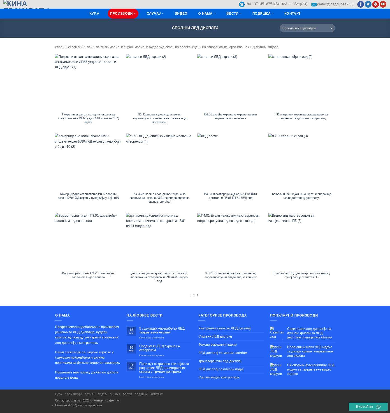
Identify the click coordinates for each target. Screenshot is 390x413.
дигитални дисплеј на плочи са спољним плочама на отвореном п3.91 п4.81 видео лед (159, 277)
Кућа (94, 13)
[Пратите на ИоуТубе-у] (383, 4)
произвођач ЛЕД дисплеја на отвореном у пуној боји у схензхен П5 (301, 275)
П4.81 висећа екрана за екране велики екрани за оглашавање (230, 116)
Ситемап (61, 405)
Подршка (261, 13)
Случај (154, 13)
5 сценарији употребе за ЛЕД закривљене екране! (162, 330)
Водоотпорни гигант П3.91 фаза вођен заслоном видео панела (88, 275)
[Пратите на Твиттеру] (368, 4)
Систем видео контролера (218, 377)
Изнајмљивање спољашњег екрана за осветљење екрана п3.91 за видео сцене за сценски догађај (159, 197)
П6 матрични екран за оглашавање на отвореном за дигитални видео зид (302, 116)
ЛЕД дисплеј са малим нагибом (222, 353)
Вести (232, 13)
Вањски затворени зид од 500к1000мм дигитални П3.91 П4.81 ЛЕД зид (230, 195)
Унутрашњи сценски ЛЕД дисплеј (224, 328)
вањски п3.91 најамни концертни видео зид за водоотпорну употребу (301, 195)
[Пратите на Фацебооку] (360, 4)
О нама (205, 13)
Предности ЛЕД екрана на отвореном (159, 348)
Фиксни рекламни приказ (217, 344)
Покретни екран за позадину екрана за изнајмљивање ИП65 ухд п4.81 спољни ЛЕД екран (88, 118)
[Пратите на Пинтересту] (375, 4)
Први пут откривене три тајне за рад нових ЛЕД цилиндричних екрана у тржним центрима (164, 367)
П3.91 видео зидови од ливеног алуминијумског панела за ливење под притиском (159, 118)
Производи (121, 13)
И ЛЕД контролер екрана (85, 405)
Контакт (292, 13)
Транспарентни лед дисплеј (219, 361)
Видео (181, 13)
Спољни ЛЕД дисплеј (215, 336)
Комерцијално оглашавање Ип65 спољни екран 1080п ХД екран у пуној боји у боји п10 (88, 195)
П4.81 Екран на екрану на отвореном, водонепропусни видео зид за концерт (230, 275)
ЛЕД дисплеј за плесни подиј (220, 369)
